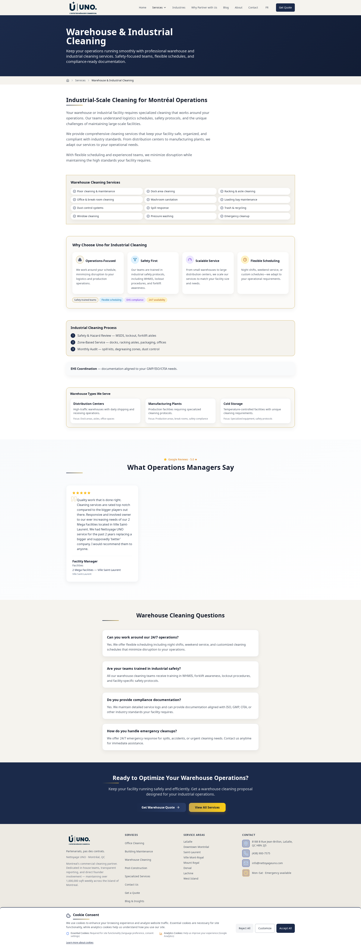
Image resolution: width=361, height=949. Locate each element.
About (238, 7)
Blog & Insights (134, 901)
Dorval (188, 868)
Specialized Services (137, 876)
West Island (191, 878)
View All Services (207, 807)
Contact (253, 7)
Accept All (285, 928)
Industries (178, 7)
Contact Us (131, 884)
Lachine (188, 873)
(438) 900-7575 (261, 853)
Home (142, 7)
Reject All (244, 928)
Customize (265, 928)
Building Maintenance (139, 851)
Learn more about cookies (79, 942)
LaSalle (188, 841)
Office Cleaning (134, 843)
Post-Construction (136, 868)
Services (157, 7)
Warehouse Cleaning (138, 859)
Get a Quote (132, 893)
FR (266, 7)
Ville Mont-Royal (194, 857)
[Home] (67, 80)
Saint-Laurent (192, 852)
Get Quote (285, 7)
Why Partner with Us (204, 7)
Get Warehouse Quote (158, 807)
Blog (226, 7)
